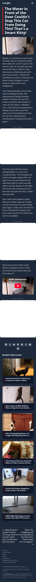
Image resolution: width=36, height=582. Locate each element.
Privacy (4, 550)
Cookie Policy (6, 552)
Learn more (22, 577)
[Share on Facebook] (18, 348)
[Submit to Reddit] (22, 344)
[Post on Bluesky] (14, 344)
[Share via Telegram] (30, 344)
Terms (4, 554)
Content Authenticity (9, 562)
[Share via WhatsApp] (26, 344)
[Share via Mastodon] (18, 344)
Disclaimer (6, 558)
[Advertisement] (18, 146)
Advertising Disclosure (9, 560)
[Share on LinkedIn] (6, 344)
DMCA (4, 556)
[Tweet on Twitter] (10, 344)
